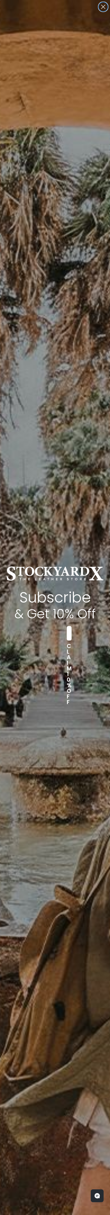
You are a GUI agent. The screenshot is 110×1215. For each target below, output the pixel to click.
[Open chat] (97, 1195)
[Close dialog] (103, 6)
